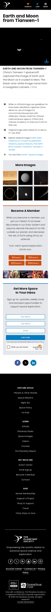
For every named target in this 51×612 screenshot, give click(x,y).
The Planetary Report (25, 451)
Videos (25, 441)
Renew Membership (25, 493)
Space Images (36, 154)
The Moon (27, 146)
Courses (25, 446)
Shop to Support (25, 503)
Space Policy (25, 407)
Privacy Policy (39, 342)
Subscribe (25, 337)
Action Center (25, 464)
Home (24, 154)
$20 (16, 263)
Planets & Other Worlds (25, 392)
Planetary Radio (26, 431)
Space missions (25, 143)
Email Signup (25, 469)
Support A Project (25, 498)
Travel (25, 508)
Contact (25, 479)
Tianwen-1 (38, 146)
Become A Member (25, 474)
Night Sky (25, 402)
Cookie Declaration (25, 602)
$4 (16, 257)
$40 (33, 263)
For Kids (25, 412)
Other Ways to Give (25, 513)
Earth (33, 137)
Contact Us (30, 568)
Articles (25, 426)
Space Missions (25, 397)
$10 (33, 257)
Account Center (14, 568)
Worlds (12, 149)
